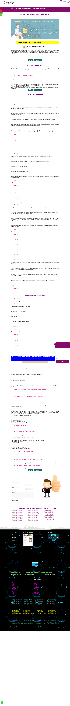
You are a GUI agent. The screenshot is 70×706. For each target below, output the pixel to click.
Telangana (36, 591)
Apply (31, 60)
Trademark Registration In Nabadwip (49, 515)
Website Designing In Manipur (39, 603)
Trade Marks (35, 4)
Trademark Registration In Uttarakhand (52, 622)
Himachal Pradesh (38, 585)
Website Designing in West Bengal (16, 602)
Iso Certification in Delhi (15, 609)
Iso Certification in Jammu (26, 609)
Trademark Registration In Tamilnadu (41, 620)
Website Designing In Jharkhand (51, 602)
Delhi (36, 583)
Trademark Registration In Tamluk (33, 517)
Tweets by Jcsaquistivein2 (39, 534)
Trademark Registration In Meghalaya (42, 622)
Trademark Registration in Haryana (16, 621)
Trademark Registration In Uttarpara (33, 520)
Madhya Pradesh (15, 587)
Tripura (13, 592)
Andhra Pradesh (14, 581)
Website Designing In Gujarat (39, 600)
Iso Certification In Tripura (51, 610)
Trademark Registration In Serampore (49, 516)
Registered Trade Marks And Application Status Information (35, 362)
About (23, 4)
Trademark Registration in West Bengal (52, 621)
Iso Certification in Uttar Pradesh (16, 613)
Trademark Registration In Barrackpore (34, 514)
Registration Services (49, 4)
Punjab (36, 590)
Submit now (15, 500)
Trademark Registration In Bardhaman (49, 511)
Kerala (36, 586)
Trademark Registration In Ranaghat (17, 517)
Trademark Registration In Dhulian (33, 519)
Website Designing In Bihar (27, 600)
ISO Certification (29, 4)
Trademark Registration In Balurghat (33, 512)
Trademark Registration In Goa (29, 623)
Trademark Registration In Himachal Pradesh (53, 623)
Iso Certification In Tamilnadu (39, 610)
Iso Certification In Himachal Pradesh (28, 613)
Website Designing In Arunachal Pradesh (52, 600)
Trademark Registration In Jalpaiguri (17, 518)
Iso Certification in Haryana (15, 611)
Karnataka (13, 586)
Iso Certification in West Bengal (52, 611)
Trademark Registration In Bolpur (33, 518)
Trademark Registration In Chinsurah (33, 516)
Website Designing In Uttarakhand (39, 602)
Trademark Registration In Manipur (29, 622)
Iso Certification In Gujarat (26, 611)
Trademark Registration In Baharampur (18, 513)
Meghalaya (14, 588)
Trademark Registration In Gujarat (29, 621)
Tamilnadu (13, 591)
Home (20, 4)
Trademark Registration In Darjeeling (17, 512)
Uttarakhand (37, 592)
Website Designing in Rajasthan (16, 601)
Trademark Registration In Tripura (51, 620)
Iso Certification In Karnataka (39, 611)
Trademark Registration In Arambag (48, 518)
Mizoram (13, 589)
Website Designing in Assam (16, 600)
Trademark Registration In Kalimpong (34, 513)
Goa (13, 584)
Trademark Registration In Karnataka (42, 621)
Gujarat (36, 584)
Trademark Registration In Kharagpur (33, 511)
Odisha (13, 590)
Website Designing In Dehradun (39, 599)
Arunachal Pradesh (38, 581)
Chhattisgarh (14, 583)
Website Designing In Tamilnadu (39, 601)
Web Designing (41, 4)
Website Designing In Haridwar (51, 603)
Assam (13, 582)
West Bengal (37, 594)
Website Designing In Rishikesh (51, 599)
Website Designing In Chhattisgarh (28, 602)
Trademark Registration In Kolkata (17, 510)
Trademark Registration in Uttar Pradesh (17, 623)
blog (12, 541)
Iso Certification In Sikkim (26, 610)
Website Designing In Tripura (51, 601)
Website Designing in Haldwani (16, 603)
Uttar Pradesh (14, 594)
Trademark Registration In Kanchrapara (18, 519)
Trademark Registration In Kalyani (33, 515)
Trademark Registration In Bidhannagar (18, 515)
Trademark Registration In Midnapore (18, 511)
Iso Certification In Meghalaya (39, 612)
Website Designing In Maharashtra (28, 603)
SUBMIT (62, 361)
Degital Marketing (14, 544)
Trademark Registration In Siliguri (48, 510)
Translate (67, 2)
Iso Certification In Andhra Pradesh (52, 613)
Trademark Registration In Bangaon (48, 517)
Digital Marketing (58, 4)
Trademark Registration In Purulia (48, 514)
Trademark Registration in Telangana (17, 622)
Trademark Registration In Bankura (48, 513)
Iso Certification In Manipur (26, 612)
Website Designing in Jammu (28, 599)
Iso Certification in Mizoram (51, 609)
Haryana (13, 585)
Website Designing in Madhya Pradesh (17, 599)
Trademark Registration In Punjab (16, 620)
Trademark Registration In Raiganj (48, 512)
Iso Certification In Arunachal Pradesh (40, 613)
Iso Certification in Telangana (16, 612)
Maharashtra (37, 587)
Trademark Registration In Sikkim (29, 620)
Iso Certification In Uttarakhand (52, 612)
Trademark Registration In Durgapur (33, 510)
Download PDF (38, 60)
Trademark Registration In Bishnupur (17, 516)
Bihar (36, 582)
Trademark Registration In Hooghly (17, 514)
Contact (63, 4)
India (13, 593)
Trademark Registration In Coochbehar (49, 519)
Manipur (36, 588)
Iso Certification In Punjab (15, 610)
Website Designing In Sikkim (28, 601)
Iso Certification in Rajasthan (39, 609)
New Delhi (36, 589)
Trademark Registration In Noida (41, 623)
